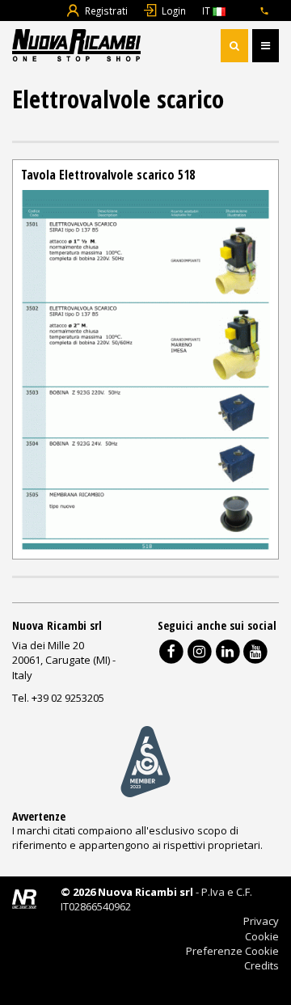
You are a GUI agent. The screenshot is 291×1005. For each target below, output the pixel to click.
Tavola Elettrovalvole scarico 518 (108, 175)
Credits (261, 965)
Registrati (106, 10)
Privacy (261, 921)
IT (207, 10)
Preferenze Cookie (232, 951)
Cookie (262, 936)
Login (174, 10)
